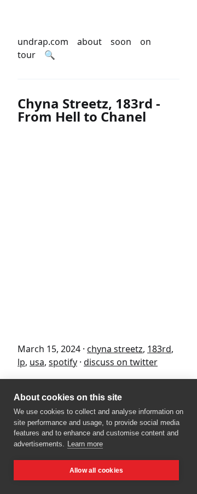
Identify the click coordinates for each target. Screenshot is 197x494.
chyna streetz (115, 349)
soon (121, 42)
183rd (159, 349)
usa (37, 362)
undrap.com (43, 42)
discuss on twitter (121, 362)
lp (21, 362)
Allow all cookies (96, 470)
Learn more (85, 444)
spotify (63, 362)
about (89, 42)
